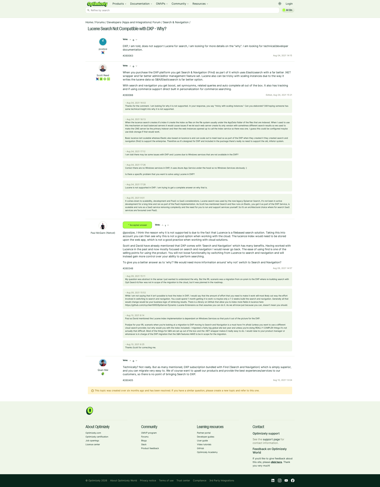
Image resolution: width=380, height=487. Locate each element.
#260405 (128, 380)
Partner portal (203, 433)
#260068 (128, 95)
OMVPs (162, 3)
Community (180, 3)
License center (93, 444)
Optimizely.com (93, 433)
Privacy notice (148, 480)
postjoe (103, 48)
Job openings (92, 440)
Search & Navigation (176, 22)
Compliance (199, 480)
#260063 (128, 55)
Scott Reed (103, 75)
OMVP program (149, 433)
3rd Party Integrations (221, 480)
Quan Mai (103, 369)
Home (89, 22)
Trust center (183, 480)
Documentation (141, 3)
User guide (202, 440)
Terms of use (166, 480)
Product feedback (150, 448)
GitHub (200, 448)
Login (289, 3)
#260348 (128, 268)
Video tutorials (204, 444)
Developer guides (205, 436)
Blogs (144, 440)
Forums (100, 22)
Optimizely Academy (207, 452)
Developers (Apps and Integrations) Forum (134, 22)
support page (271, 439)
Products (120, 3)
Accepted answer (137, 224)
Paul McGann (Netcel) (103, 232)
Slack (144, 444)
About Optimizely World (123, 480)
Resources (200, 3)
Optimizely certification (97, 436)
